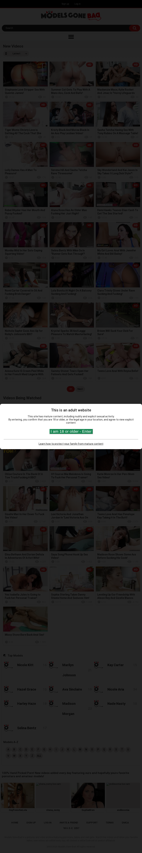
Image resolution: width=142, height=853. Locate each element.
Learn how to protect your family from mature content (71, 443)
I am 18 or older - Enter (71, 431)
